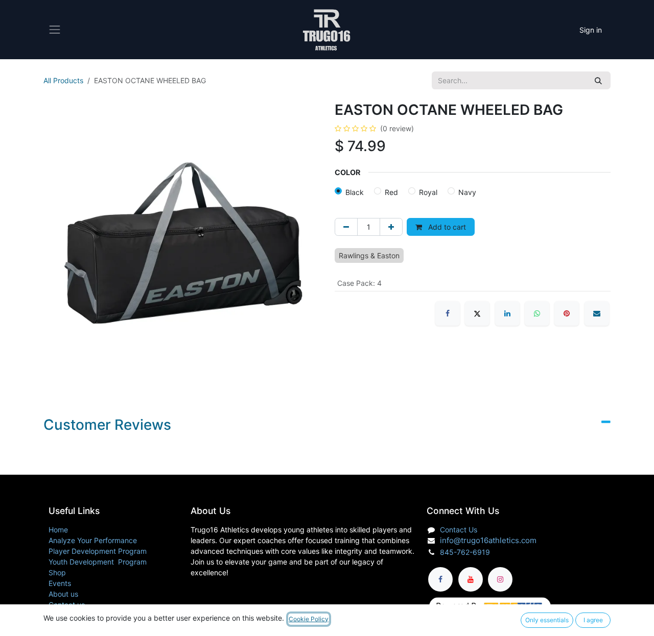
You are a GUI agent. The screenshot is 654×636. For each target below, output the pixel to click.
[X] (477, 313)
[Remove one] (346, 227)
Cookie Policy (309, 619)
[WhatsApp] (537, 313)
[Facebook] (447, 313)
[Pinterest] (566, 313)
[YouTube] (470, 579)
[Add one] (391, 227)
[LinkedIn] (507, 313)
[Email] (597, 313)
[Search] (598, 80)
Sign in (590, 30)
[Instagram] (500, 579)
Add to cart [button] (446, 227)
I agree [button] (593, 620)
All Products (63, 80)
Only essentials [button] (547, 620)
